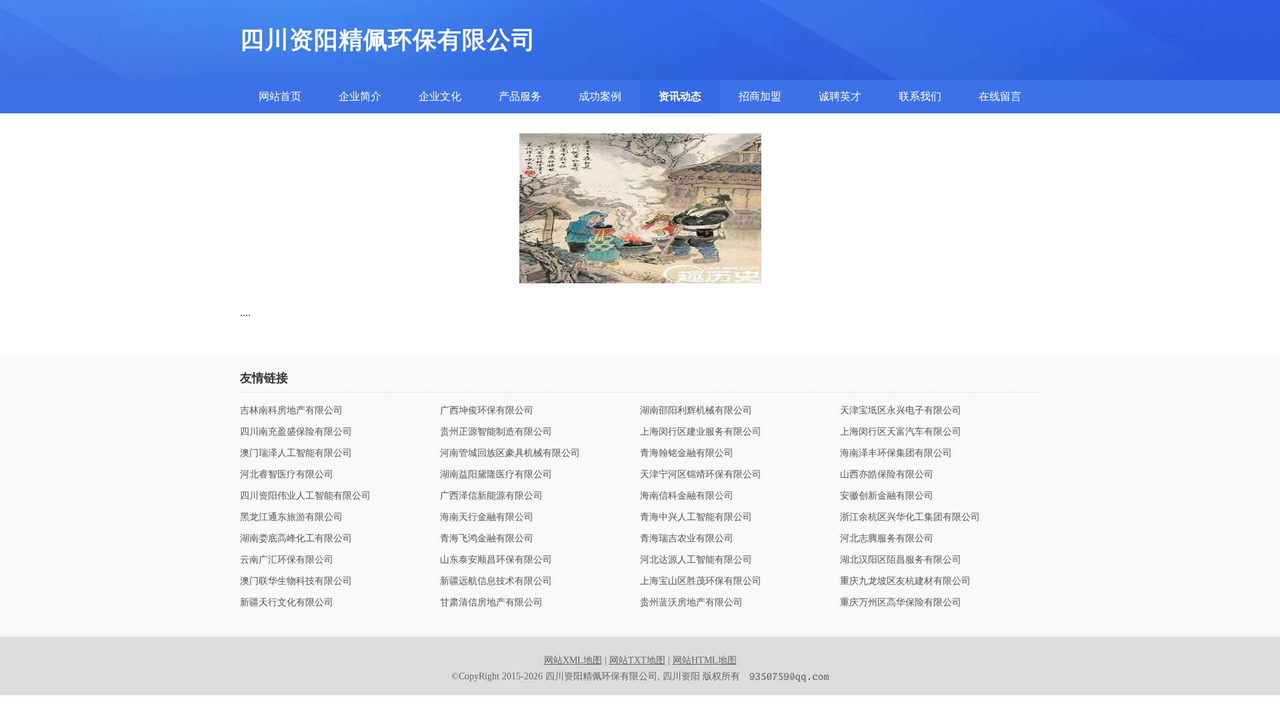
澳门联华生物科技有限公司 (296, 581)
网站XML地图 (573, 660)
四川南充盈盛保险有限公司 (296, 432)
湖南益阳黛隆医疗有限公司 (496, 474)
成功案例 (600, 96)
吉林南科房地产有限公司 (291, 410)
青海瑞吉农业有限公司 (686, 538)
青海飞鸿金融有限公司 (486, 538)
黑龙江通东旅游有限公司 (291, 517)
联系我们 (920, 96)
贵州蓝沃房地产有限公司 (691, 602)
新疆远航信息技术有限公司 (496, 581)
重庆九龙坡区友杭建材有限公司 (905, 581)
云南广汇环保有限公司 (286, 560)
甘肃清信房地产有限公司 (491, 602)
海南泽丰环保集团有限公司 (896, 453)
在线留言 (1000, 96)
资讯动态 (680, 96)
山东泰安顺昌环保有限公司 (496, 560)
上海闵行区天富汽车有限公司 (900, 432)
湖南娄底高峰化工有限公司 (296, 538)
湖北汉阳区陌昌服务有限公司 (900, 560)
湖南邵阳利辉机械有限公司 (696, 410)
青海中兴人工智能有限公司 (696, 517)
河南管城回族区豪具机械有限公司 (510, 453)
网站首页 (280, 96)
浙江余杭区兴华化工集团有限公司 (910, 517)
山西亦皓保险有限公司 (886, 474)
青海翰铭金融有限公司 (686, 453)
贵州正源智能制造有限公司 (496, 432)
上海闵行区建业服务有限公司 (700, 432)
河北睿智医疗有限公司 (286, 474)
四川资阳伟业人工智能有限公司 (305, 496)
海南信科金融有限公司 (686, 496)
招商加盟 (760, 96)
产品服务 (520, 96)
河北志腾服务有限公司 (886, 538)
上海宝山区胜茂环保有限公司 (700, 581)
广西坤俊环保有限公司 (486, 410)
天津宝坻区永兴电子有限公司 (900, 410)
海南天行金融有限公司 (486, 517)
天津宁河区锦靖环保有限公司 (700, 474)
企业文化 (440, 96)
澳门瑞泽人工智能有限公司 (296, 453)
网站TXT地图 (637, 660)
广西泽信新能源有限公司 (491, 496)
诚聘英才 (840, 96)
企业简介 (360, 96)
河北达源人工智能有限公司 (696, 560)
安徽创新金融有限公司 (886, 496)
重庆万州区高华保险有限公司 (900, 602)
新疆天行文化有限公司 (286, 602)
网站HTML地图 (705, 660)
